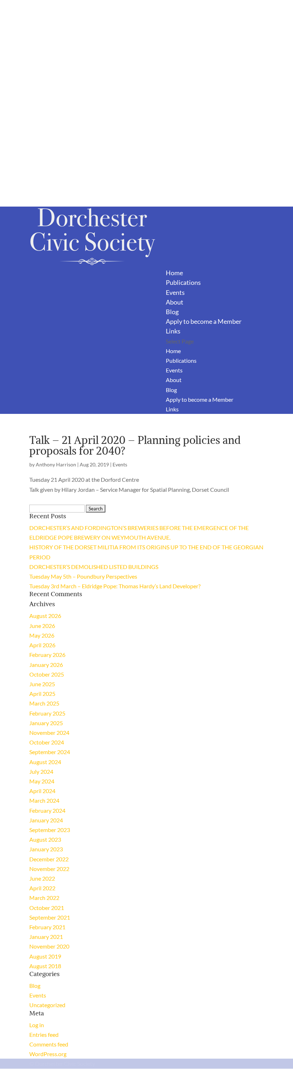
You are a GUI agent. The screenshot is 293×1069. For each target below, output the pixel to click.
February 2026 (47, 654)
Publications (183, 282)
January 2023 (46, 849)
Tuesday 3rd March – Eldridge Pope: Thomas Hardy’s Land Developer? (114, 586)
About (174, 302)
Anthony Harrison (56, 464)
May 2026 (41, 635)
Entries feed (44, 1034)
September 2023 (49, 829)
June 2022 (42, 878)
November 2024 (49, 732)
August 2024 (45, 761)
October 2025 (46, 674)
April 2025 (42, 693)
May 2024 (41, 781)
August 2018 (45, 965)
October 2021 (46, 907)
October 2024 (46, 742)
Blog (172, 312)
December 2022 (49, 859)
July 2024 (41, 771)
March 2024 (44, 800)
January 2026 (46, 664)
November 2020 (49, 946)
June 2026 (42, 625)
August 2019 (45, 956)
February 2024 (47, 810)
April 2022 (42, 888)
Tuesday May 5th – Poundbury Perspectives (83, 576)
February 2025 (47, 713)
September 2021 (49, 917)
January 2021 (46, 936)
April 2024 (42, 790)
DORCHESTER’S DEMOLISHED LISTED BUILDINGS (93, 566)
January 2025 (46, 722)
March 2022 (44, 897)
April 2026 (42, 645)
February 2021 (47, 927)
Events (175, 292)
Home (174, 273)
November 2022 (49, 868)
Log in (36, 1024)
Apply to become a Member (204, 321)
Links (173, 331)
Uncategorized (47, 1004)
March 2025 (44, 703)
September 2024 (49, 751)
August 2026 (45, 615)
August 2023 (45, 839)
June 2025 (42, 684)
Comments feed (48, 1044)
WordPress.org (47, 1053)
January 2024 (46, 820)
